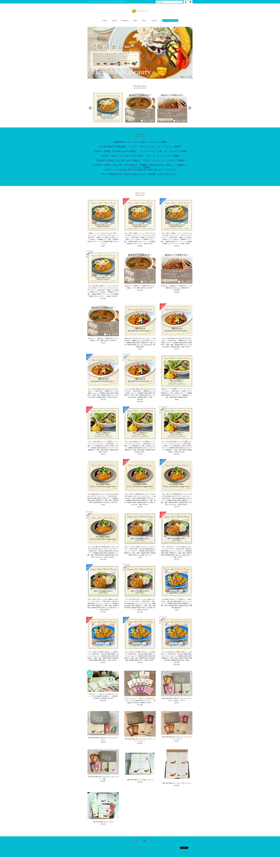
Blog (144, 20)
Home (104, 20)
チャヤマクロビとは (170, 20)
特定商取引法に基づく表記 (138, 847)
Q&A (135, 20)
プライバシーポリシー (118, 847)
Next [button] (189, 108)
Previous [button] (90, 108)
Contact (154, 20)
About (115, 20)
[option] (108, 107)
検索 (181, 2)
